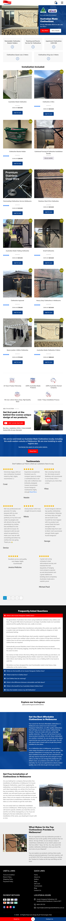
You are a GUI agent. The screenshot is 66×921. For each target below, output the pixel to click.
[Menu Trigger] (62, 2)
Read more (49, 158)
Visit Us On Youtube (15, 423)
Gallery (36, 879)
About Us (37, 877)
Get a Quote (55, 30)
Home (36, 875)
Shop (35, 881)
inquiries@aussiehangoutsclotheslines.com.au (50, 907)
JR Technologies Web (45, 915)
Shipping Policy (8, 879)
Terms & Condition (9, 875)
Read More (33, 492)
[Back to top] (63, 914)
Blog (35, 888)
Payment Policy (8, 881)
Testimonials (38, 886)
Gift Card (37, 884)
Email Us (16, 919)
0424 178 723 (41, 904)
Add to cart (17, 113)
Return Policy (7, 877)
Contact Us (37, 890)
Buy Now (45, 30)
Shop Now (33, 451)
